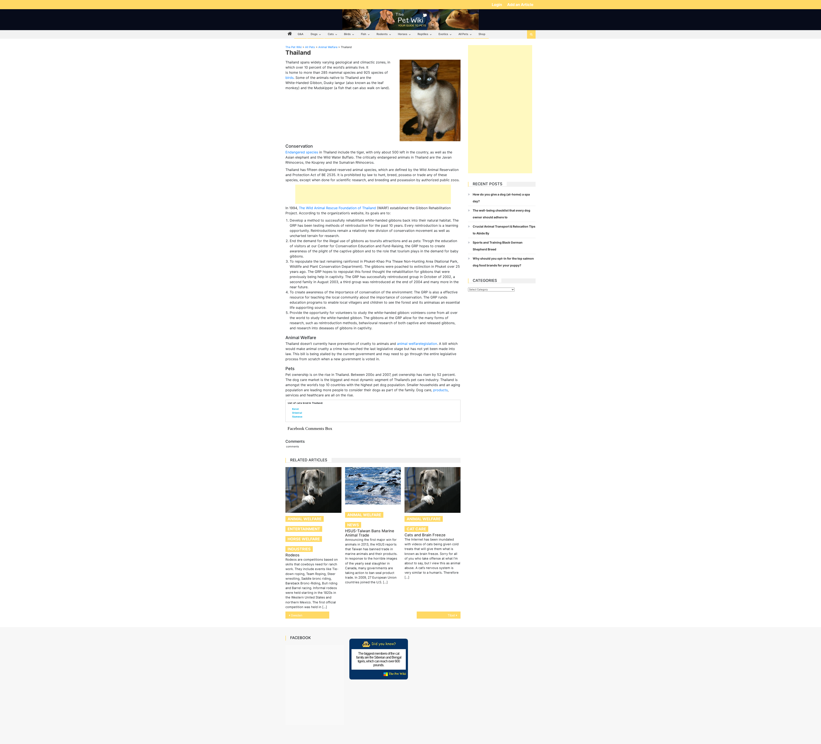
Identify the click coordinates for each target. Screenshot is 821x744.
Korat (295, 409)
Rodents (382, 34)
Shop (481, 34)
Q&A (300, 34)
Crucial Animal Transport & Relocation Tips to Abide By (504, 230)
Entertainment (304, 529)
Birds (347, 34)
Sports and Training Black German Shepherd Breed (498, 246)
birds (289, 77)
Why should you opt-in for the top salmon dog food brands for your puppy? (503, 262)
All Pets (463, 34)
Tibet (451, 615)
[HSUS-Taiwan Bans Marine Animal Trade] (373, 485)
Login (497, 4)
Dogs (314, 34)
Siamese (297, 417)
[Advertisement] (373, 194)
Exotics (443, 34)
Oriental (297, 413)
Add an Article (520, 4)
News (353, 525)
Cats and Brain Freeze (425, 535)
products (440, 390)
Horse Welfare (304, 539)
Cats (331, 34)
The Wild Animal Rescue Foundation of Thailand (337, 208)
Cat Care (416, 529)
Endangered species (301, 152)
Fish (363, 34)
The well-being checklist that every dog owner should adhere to (501, 214)
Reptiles (423, 34)
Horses (402, 34)
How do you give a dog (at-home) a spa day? (501, 198)
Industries (299, 549)
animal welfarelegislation (417, 343)
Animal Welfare (305, 519)
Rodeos (292, 555)
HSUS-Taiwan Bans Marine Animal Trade (369, 533)
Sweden (296, 615)
